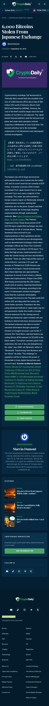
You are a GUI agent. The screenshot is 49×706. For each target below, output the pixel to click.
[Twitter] (30, 571)
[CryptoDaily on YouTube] (26, 57)
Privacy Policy (7, 677)
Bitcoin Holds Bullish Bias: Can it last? (30, 520)
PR (27, 644)
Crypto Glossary (31, 687)
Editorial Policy (7, 687)
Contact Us (6, 692)
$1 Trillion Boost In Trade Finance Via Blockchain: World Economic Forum (22, 393)
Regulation (29, 649)
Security (29, 639)
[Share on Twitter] (16, 57)
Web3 (28, 634)
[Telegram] (24, 571)
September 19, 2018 (16, 169)
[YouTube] (7, 571)
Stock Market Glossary (34, 692)
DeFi (3, 639)
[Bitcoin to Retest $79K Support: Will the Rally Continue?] (10, 493)
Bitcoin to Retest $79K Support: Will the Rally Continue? (29, 492)
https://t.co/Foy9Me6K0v (19, 159)
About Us (5, 666)
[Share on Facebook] (11, 57)
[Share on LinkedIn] (21, 57)
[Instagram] (19, 571)
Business (5, 660)
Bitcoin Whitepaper (32, 677)
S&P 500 (29, 660)
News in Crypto (31, 698)
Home (4, 18)
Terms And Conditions (9, 671)
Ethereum (5, 634)
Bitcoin (4, 628)
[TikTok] (13, 571)
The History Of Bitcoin (33, 671)
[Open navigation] (4, 4)
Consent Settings (32, 666)
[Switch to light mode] (44, 4)
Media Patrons (7, 682)
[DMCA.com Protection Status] (9, 616)
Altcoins (5, 644)
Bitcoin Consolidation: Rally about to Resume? (28, 506)
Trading (4, 649)
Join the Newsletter (24, 551)
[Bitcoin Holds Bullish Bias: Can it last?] (10, 521)
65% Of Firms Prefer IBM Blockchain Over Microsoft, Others (22, 373)
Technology (6, 654)
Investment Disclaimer (33, 682)
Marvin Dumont (24, 449)
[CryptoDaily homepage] (22, 4)
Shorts (28, 654)
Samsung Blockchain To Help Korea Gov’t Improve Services (24, 383)
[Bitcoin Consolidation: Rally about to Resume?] (10, 507)
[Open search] (39, 4)
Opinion (28, 628)
